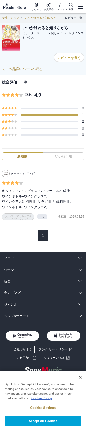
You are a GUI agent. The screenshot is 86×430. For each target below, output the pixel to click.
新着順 (22, 156)
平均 (28, 95)
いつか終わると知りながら (42, 18)
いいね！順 (63, 156)
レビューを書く (69, 58)
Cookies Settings (43, 407)
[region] (43, 400)
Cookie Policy (41, 398)
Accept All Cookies (43, 421)
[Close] (80, 377)
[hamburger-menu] (80, 6)
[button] (56, 358)
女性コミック (10, 18)
